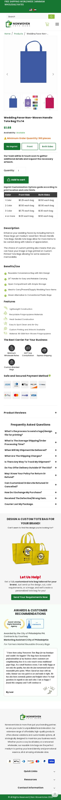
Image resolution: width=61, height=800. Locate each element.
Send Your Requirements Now (30, 597)
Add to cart (18, 179)
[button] (8, 73)
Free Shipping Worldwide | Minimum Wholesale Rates (25, 3)
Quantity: (9, 170)
